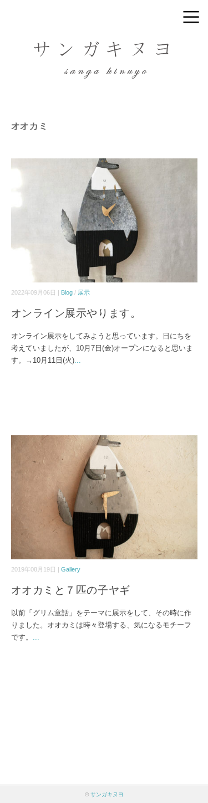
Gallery (70, 569)
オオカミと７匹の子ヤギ (70, 590)
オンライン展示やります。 (76, 313)
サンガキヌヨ (107, 794)
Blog (67, 292)
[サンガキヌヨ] (104, 47)
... (77, 360)
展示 (84, 292)
